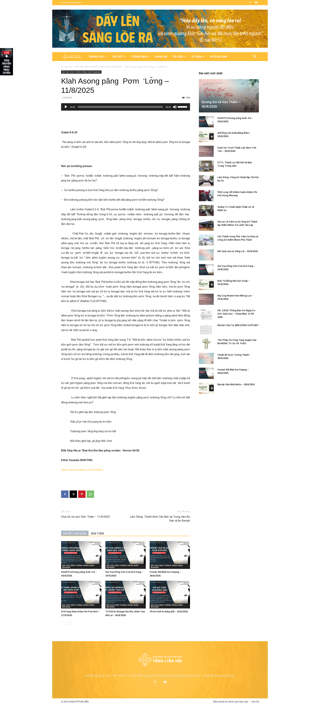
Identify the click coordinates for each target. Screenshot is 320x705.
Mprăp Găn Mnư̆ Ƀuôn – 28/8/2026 (236, 384)
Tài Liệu (177, 56)
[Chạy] (66, 107)
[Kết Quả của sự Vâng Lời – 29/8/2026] (206, 254)
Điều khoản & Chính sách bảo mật (230, 701)
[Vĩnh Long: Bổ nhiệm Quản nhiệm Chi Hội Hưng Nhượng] (206, 195)
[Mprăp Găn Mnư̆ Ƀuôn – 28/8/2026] (206, 388)
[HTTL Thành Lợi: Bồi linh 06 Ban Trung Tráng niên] (206, 166)
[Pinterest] (82, 494)
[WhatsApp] (90, 494)
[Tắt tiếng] (175, 107)
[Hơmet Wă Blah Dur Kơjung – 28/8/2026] (170, 555)
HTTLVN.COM (218, 56)
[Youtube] (256, 2)
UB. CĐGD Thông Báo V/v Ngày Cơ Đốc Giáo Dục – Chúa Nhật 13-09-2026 (236, 313)
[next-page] (69, 622)
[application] (125, 107)
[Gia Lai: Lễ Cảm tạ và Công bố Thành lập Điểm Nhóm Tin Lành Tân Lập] (206, 225)
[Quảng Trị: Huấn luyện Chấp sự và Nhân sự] (206, 210)
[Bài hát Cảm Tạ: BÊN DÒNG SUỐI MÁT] (206, 328)
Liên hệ (255, 701)
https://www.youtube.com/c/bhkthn (82, 469)
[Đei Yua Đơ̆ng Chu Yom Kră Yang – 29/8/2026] (125, 555)
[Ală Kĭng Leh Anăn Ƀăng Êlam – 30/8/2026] (206, 136)
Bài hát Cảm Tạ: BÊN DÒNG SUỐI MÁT (238, 325)
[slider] (183, 106)
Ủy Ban (197, 56)
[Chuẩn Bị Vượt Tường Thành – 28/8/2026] (206, 358)
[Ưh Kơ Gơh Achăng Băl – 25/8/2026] (170, 594)
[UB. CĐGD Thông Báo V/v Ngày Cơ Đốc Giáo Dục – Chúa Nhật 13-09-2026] (206, 314)
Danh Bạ (161, 56)
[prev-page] (63, 622)
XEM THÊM (97, 533)
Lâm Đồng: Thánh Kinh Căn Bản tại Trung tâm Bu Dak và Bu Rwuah (160, 518)
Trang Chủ (96, 56)
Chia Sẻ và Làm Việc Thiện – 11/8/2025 (85, 516)
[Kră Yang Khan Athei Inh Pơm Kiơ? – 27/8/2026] (81, 594)
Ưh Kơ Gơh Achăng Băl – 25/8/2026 (169, 611)
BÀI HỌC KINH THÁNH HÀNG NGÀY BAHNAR (98, 66)
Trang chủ (66, 66)
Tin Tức (117, 56)
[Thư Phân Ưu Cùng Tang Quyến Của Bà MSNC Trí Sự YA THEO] (206, 343)
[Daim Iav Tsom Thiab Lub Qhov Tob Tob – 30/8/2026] (206, 151)
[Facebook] (250, 2)
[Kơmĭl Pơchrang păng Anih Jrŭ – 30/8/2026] (81, 555)
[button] (254, 57)
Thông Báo (139, 56)
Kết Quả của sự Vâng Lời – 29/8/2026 (237, 251)
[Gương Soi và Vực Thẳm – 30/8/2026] (229, 95)
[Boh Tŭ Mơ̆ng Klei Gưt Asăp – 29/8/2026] (206, 284)
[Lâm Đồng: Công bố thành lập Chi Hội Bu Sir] (206, 180)
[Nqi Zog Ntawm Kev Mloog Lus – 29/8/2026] (206, 299)
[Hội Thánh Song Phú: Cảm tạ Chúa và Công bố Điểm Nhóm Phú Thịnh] (206, 240)
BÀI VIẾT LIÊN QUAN (74, 533)
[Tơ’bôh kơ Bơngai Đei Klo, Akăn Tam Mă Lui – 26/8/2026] (125, 594)
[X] (73, 494)
